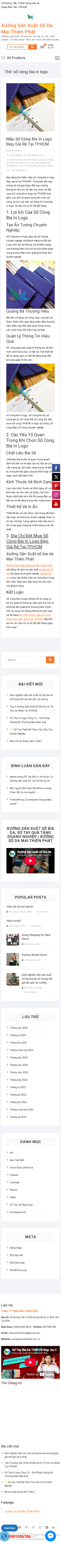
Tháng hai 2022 (18, 1102)
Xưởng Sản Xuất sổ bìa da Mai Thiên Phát (29, 565)
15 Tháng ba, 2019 (16, 926)
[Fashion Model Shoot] (12, 959)
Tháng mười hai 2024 (21, 1050)
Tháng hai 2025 (18, 1042)
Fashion (14, 1175)
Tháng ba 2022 (18, 1094)
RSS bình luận (17, 1262)
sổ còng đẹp (30, 166)
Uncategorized (18, 1212)
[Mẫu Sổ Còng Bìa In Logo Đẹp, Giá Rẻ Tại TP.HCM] (30, 107)
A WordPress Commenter (24, 799)
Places (13, 1189)
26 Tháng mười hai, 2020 (19, 912)
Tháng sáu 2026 (19, 1027)
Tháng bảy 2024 (18, 1057)
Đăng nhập (16, 1247)
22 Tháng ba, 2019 (32, 944)
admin (18, 151)
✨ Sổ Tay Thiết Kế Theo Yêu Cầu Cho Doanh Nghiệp (28, 1484)
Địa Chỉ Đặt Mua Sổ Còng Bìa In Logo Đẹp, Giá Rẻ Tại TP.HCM (27, 541)
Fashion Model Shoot (34, 955)
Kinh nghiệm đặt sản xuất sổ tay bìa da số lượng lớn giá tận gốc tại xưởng (37, 978)
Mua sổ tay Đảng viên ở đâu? (26, 741)
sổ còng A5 (24, 163)
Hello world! (13, 920)
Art (11, 1152)
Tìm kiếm (32, 47)
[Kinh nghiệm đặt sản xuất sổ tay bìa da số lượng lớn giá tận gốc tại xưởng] (12, 979)
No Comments (19, 170)
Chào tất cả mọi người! (22, 792)
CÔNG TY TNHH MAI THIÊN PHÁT (19, 1311)
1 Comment (41, 912)
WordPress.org (18, 1270)
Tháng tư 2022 (18, 1087)
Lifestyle (14, 1182)
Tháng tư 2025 (18, 1035)
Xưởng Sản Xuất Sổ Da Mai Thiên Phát (27, 29)
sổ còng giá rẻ (45, 166)
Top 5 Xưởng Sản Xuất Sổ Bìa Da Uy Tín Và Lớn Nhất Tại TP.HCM (32, 1465)
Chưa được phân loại (21, 1167)
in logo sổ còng (45, 160)
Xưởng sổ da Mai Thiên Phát (22, 1511)
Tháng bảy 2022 (18, 1079)
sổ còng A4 (12, 163)
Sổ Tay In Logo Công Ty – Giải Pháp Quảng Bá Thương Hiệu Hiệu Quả (29, 1474)
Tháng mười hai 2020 (21, 1109)
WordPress (38, 1539)
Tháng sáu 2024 (19, 1065)
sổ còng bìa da (38, 163)
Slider (13, 1197)
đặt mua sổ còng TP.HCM (22, 160)
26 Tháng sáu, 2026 (32, 988)
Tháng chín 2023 (19, 1072)
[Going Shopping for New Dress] (12, 939)
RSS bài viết (16, 1255)
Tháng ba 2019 (18, 1117)
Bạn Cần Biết (16, 155)
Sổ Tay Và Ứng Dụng (34, 155)
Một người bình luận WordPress (27, 788)
